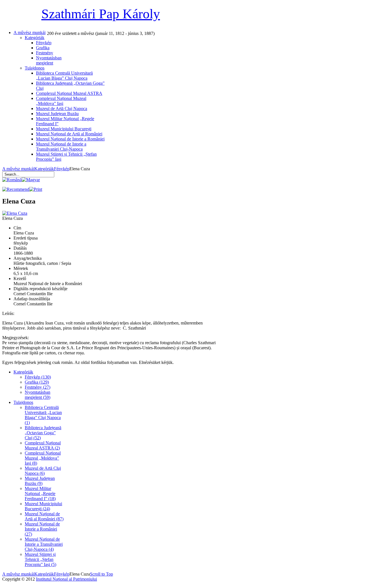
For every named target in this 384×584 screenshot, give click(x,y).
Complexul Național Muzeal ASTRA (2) (43, 445)
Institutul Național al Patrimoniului (66, 579)
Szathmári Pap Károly (100, 13)
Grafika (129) (37, 382)
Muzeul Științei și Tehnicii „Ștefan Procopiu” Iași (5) (40, 559)
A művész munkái (18, 168)
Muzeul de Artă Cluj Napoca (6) (43, 471)
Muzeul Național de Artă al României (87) (44, 516)
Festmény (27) (37, 387)
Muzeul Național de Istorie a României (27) (42, 529)
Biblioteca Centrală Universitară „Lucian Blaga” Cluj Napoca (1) (43, 415)
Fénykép (61, 168)
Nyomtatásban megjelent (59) (37, 395)
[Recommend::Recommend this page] (15, 189)
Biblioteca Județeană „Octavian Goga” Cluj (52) (43, 432)
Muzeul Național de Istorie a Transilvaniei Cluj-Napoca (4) (44, 544)
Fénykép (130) (38, 377)
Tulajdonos (23, 402)
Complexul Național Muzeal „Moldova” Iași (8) (43, 458)
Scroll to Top (101, 574)
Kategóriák (44, 168)
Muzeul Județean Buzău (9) (40, 481)
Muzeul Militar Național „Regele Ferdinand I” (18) (40, 493)
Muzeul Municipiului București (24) (43, 506)
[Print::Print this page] (35, 189)
